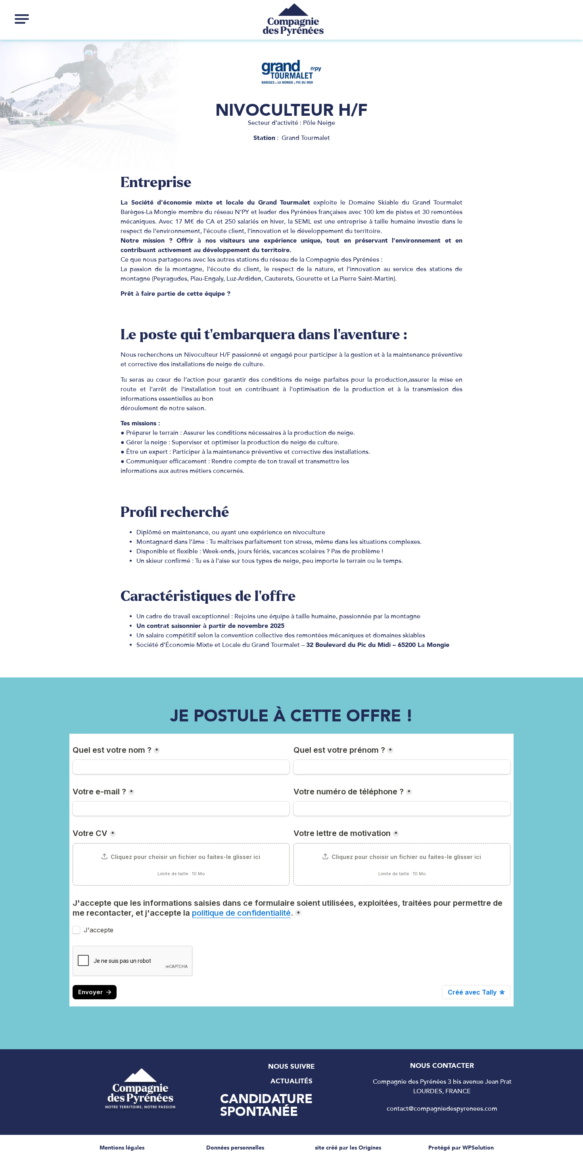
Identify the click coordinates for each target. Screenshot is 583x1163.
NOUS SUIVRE (291, 1066)
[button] (22, 18)
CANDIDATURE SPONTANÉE (266, 1105)
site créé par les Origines (348, 1147)
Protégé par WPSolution (461, 1147)
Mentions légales (122, 1147)
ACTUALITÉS (291, 1081)
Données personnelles (235, 1147)
